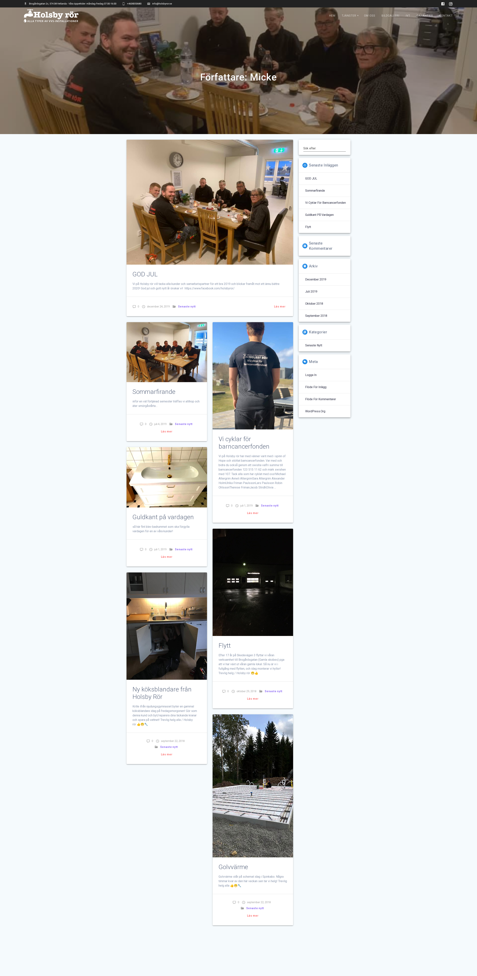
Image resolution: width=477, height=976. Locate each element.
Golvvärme (233, 867)
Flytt (225, 645)
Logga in (311, 375)
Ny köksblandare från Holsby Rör (162, 693)
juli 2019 (311, 291)
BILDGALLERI (390, 15)
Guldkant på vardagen (163, 517)
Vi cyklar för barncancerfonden (244, 442)
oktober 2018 (314, 303)
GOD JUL (145, 274)
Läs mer (280, 306)
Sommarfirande (153, 391)
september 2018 (316, 316)
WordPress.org (315, 411)
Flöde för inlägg (315, 387)
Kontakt (446, 15)
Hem (332, 15)
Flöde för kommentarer (320, 399)
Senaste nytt (187, 306)
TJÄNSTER (349, 15)
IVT (408, 15)
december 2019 (315, 279)
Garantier (425, 15)
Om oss (369, 15)
